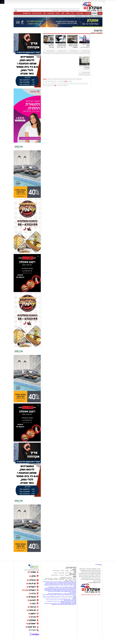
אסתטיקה (48, 596)
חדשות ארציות (78, 16)
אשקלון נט (99, 32)
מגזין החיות (60, 584)
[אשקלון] (91, 11)
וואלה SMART (54, 596)
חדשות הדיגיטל (49, 582)
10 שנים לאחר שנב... (85, 47)
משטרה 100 (98, 16)
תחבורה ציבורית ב (69, 580)
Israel (58, 596)
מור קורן (66, 589)
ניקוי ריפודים (67, 601)
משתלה (62, 601)
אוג (60, 81)
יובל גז (69, 599)
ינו (43, 81)
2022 (67, 79)
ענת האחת (50, 13)
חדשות (94, 13)
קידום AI (47, 584)
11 (66, 83)
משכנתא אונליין (49, 594)
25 (52, 85)
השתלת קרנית (57, 591)
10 (64, 83)
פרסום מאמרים (66, 581)
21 (43, 85)
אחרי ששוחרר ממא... (61, 47)
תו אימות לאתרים (53, 584)
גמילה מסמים (68, 594)
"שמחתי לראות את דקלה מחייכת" (49, 45)
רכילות (74, 575)
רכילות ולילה (73, 574)
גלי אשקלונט (27, 13)
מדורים (74, 579)
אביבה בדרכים (37, 13)
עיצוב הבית (65, 585)
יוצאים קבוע (56, 589)
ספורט (68, 13)
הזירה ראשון (52, 601)
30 (64, 85)
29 (62, 85)
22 (46, 85)
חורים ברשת (66, 584)
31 (66, 85)
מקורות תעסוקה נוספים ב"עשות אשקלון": (73, 45)
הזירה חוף (57, 601)
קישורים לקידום (60, 594)
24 (50, 85)
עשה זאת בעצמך (63, 582)
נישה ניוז (74, 587)
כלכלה (86, 16)
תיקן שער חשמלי (72, 603)
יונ (55, 81)
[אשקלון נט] (98, 564)
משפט (91, 16)
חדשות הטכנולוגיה (68, 587)
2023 (71, 79)
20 (86, 83)
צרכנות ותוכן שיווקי (71, 567)
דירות (71, 592)
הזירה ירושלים (71, 602)
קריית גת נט (49, 603)
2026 (80, 79)
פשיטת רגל (62, 589)
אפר (51, 81)
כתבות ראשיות (49, 578)
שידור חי (88, 13)
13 (71, 83)
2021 (64, 79)
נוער (70, 579)
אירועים (55, 573)
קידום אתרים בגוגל (71, 582)
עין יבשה (74, 593)
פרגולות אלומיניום (67, 604)
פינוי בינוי (61, 587)
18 (82, 83)
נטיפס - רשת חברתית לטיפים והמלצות (91, 594)
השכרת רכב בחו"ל (58, 581)
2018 (55, 79)
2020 (61, 79)
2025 (77, 79)
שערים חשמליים (72, 585)
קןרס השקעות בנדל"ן (49, 589)
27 (57, 85)
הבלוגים (56, 578)
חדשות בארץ (62, 578)
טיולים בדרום (65, 588)
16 (77, 83)
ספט (63, 81)
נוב (69, 81)
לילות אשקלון (69, 575)
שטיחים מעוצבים (63, 599)
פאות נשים (66, 600)
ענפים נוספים (63, 577)
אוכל (75, 568)
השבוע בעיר (79, 13)
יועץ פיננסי (73, 594)
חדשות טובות (67, 590)
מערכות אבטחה (63, 602)
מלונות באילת (73, 584)
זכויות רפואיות (64, 596)
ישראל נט (74, 599)
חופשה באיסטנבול (72, 596)
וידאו (72, 13)
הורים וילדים (73, 590)
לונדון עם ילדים (46, 581)
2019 (58, 79)
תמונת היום (61, 573)
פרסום (72, 604)
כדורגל (74, 577)
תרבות (58, 13)
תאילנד (62, 591)
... (77, 49)
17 (80, 83)
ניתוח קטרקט (57, 585)
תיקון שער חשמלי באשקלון (70, 591)
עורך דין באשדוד (56, 603)
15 (75, 83)
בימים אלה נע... (86, 69)
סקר (62, 13)
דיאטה (74, 589)
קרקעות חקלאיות (64, 603)
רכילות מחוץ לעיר (55, 575)
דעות (75, 578)
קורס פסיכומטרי (52, 588)
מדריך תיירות (56, 582)
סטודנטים (71, 600)
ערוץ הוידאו (69, 578)
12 (68, 83)
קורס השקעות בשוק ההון (58, 590)
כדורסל (70, 577)
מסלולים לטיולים (72, 588)
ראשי (100, 13)
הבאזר (51, 581)
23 (48, 85)
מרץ (48, 81)
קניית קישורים (73, 581)
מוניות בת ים (73, 601)
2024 (74, 79)
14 (73, 83)
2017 (52, 79)
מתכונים (47, 588)
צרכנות (67, 568)
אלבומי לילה (69, 573)
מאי (53, 81)
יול (58, 81)
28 (60, 85)
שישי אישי (61, 579)
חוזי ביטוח (60, 593)
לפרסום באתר (55, 10)
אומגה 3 (51, 599)
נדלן (71, 568)
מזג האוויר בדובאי (67, 593)
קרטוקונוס (51, 585)
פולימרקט (55, 593)
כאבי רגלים (50, 593)
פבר (46, 81)
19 (84, 83)
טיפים (61, 585)
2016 (48, 79)
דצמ (71, 81)
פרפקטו (55, 594)
